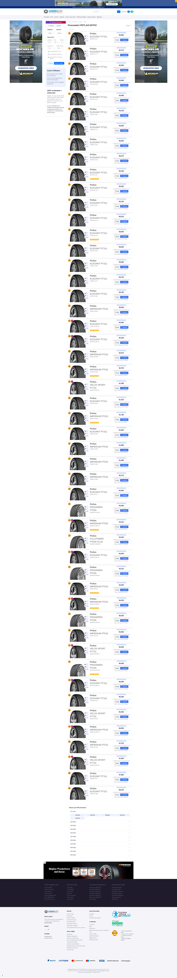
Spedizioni (69, 934)
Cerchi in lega (70, 914)
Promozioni (92, 928)
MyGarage (99, 17)
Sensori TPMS (93, 934)
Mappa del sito (93, 937)
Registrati (91, 914)
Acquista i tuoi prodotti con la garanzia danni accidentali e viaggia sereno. (88, 7)
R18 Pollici (73, 840)
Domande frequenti (94, 935)
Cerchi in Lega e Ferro (70, 17)
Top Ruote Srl (88, 972)
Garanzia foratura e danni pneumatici (76, 945)
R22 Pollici (73, 855)
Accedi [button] (124, 11)
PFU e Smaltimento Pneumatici (74, 940)
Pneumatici (46, 17)
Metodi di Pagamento (72, 936)
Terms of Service (101, 970)
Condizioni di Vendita (72, 942)
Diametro (62, 39)
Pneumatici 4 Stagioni (72, 925)
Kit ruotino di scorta (71, 919)
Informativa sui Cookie (72, 947)
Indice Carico (50, 45)
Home (69, 21)
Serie (55, 39)
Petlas (85, 21)
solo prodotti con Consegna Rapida (56, 57)
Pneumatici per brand (118, 884)
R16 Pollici (73, 832)
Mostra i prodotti (59, 63)
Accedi (91, 916)
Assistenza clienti (93, 939)
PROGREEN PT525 (96, 507)
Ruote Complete (71, 917)
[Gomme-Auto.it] (53, 11)
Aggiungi (124, 39)
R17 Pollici (73, 836)
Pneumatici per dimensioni (97, 884)
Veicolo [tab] (52, 25)
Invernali (56, 17)
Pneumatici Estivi (71, 921)
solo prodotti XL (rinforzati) (56, 54)
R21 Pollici (73, 851)
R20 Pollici (73, 847)
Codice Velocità (59, 45)
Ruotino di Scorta (91, 17)
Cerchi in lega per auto (51, 884)
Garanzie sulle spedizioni (73, 944)
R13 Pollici (73, 821)
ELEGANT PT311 (98, 35)
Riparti (51, 63)
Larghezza (49, 39)
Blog (90, 926)
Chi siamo (91, 924)
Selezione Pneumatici (56, 22)
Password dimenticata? (95, 917)
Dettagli (117, 39)
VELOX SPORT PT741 (97, 385)
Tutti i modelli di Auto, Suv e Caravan (76, 927)
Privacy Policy (70, 949)
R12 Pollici (73, 811)
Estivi (51, 17)
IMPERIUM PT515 (99, 307)
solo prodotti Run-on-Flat (55, 51)
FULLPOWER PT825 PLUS (97, 539)
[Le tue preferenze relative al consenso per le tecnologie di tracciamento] (2, 975)
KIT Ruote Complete (81, 17)
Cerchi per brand (72, 884)
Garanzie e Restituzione (73, 938)
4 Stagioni (61, 17)
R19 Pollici (73, 844)
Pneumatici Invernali (72, 923)
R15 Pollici (73, 829)
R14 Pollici (73, 825)
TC (99, 972)
